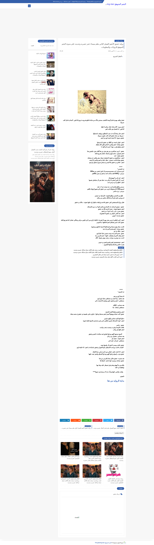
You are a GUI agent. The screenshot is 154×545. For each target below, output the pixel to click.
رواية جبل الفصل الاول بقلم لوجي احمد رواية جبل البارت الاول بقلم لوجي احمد (39, 91)
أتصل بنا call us (67, 1)
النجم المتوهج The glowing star (112, 4)
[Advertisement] (77, 24)
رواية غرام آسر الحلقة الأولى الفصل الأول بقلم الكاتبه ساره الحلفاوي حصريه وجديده (115, 480)
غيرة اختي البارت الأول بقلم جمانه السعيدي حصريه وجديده (107, 257)
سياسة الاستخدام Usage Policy (79, 1)
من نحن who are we (57, 1)
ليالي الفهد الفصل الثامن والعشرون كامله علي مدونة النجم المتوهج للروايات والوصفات (38, 73)
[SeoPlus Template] (125, 542)
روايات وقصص (119, 41)
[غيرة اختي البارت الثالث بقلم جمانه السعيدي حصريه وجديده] (70, 448)
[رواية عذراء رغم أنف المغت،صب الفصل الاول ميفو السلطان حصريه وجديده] (114, 448)
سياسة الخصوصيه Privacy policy (94, 1)
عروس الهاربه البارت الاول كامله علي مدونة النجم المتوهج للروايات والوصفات (38, 64)
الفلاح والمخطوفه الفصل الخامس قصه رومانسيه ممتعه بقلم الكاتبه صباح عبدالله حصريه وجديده (92, 480)
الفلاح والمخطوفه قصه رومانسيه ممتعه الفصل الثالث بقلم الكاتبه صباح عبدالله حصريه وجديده (97, 252)
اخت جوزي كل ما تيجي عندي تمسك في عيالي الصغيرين (107, 254)
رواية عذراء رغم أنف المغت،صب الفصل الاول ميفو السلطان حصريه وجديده (114, 458)
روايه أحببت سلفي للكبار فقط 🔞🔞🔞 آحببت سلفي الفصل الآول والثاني (39, 82)
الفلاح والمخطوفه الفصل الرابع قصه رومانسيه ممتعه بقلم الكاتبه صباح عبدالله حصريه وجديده (98, 250)
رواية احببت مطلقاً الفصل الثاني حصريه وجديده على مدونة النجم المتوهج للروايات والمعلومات (38, 118)
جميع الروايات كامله (41, 53)
